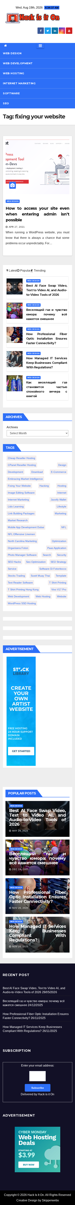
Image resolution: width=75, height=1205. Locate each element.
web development (18, 596)
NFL (63, 527)
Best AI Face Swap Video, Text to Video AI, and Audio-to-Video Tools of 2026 (37, 817)
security (61, 554)
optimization (59, 541)
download (37, 471)
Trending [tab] (39, 270)
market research (18, 520)
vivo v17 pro (58, 589)
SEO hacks (14, 561)
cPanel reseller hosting (22, 465)
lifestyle (61, 506)
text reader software (20, 582)
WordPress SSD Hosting (22, 603)
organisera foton (18, 548)
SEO (6, 103)
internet (61, 492)
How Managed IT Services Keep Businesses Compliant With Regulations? (37, 933)
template (61, 575)
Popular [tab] (25, 270)
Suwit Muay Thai (40, 575)
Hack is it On (46, 1094)
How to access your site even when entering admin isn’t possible (37, 214)
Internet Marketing (19, 83)
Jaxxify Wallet (58, 499)
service (12, 568)
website (61, 596)
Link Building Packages (21, 513)
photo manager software (22, 554)
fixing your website (19, 485)
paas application (56, 548)
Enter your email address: (37, 1080)
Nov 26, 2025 (20, 908)
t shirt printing (57, 582)
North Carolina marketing (22, 541)
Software (11, 93)
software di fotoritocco (52, 568)
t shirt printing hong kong (23, 589)
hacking (44, 485)
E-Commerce (58, 471)
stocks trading (16, 575)
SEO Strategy (58, 561)
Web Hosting (13, 73)
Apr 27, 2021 (17, 227)
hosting (62, 485)
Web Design (12, 53)
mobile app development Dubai (26, 527)
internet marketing (18, 499)
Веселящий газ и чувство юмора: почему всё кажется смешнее (37, 858)
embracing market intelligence (25, 478)
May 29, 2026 (20, 831)
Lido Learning (16, 506)
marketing (60, 513)
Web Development (18, 63)
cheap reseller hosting (21, 458)
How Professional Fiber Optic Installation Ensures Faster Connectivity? (37, 897)
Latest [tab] (12, 270)
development (15, 471)
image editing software (21, 492)
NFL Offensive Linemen (21, 534)
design (62, 465)
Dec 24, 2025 (20, 869)
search (47, 554)
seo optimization (36, 561)
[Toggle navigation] (40, 45)
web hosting (43, 596)
